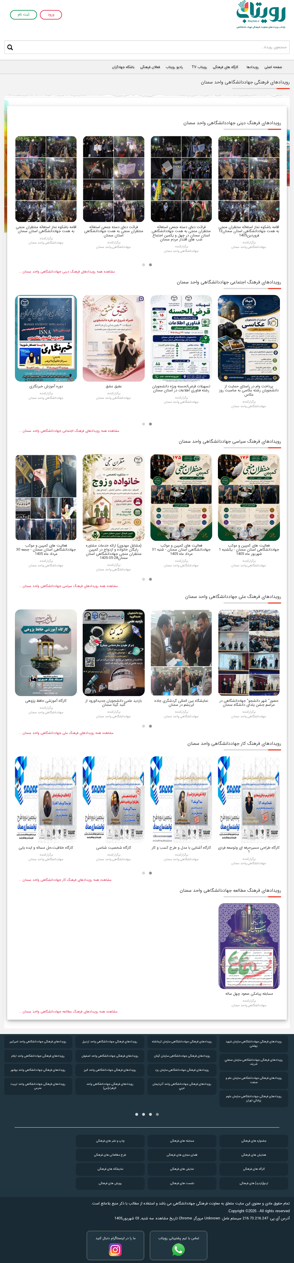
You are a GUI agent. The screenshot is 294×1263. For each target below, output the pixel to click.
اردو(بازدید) (254, 1183)
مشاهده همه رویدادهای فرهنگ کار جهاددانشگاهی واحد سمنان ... (65, 880)
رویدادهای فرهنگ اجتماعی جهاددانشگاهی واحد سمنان (229, 282)
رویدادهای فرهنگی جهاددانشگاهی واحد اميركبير (37, 1041)
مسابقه (182, 1141)
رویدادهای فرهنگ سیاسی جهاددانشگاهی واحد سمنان (230, 441)
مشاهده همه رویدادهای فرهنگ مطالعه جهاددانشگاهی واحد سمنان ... (68, 1011)
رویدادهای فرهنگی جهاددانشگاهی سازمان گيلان (182, 1056)
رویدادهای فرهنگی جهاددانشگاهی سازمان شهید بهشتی (254, 1043)
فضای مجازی (182, 1155)
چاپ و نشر (110, 1141)
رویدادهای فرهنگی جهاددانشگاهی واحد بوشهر (38, 1070)
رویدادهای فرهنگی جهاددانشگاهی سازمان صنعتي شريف (254, 1062)
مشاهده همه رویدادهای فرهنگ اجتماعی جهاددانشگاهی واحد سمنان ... (69, 431)
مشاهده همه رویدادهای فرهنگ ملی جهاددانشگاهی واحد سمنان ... (66, 733)
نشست (182, 1183)
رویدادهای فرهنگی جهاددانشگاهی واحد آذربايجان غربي (181, 1086)
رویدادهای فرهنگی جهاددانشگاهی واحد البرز (110, 1070)
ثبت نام (23, 15)
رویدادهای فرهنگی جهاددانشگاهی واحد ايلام (37, 1056)
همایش (253, 1155)
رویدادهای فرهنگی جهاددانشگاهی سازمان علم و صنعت (254, 1080)
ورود (51, 15)
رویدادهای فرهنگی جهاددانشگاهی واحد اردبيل (109, 1041)
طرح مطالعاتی (110, 1155)
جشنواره (253, 1141)
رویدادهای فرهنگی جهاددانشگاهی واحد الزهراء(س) (109, 1086)
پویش (110, 1183)
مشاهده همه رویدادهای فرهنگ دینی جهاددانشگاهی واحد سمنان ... (67, 271)
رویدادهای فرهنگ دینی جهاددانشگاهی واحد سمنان (232, 123)
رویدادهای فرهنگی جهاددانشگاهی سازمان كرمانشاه (182, 1041)
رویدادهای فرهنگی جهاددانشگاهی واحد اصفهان (110, 1056)
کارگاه (254, 1169)
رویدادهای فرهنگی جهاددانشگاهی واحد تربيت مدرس (37, 1086)
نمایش (182, 1169)
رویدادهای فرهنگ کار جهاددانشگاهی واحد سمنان (234, 743)
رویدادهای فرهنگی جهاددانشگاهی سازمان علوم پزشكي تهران (253, 1098)
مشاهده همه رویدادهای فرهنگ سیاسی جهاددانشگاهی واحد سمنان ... (68, 586)
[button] (150, 265)
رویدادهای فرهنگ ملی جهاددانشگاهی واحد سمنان (233, 596)
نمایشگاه (110, 1169)
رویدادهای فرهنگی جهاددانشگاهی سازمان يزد (182, 1070)
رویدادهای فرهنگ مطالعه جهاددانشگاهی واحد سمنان (230, 890)
